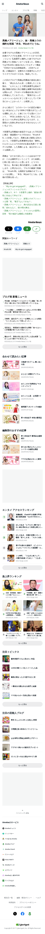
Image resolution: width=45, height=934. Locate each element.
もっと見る (22, 347)
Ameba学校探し (10, 886)
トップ (4, 10)
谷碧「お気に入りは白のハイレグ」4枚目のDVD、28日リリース (34, 615)
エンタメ (15, 10)
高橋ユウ (26, 243)
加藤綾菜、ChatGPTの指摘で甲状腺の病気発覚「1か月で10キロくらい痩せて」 (29, 516)
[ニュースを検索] (42, 3)
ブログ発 (26, 10)
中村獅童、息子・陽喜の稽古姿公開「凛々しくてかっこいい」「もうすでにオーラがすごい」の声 (34, 596)
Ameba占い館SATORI (12, 875)
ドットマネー (9, 834)
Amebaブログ (9, 844)
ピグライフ (8, 870)
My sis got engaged (23, 249)
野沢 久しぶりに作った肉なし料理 (24, 720)
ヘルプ (38, 898)
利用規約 (12, 902)
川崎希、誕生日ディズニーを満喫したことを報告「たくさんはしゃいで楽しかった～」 (23, 320)
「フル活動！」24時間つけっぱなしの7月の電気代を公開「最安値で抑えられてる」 (23, 311)
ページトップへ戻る (22, 813)
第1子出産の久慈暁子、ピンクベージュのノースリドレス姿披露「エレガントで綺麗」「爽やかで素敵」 (29, 548)
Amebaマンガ (9, 865)
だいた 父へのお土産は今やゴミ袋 (24, 756)
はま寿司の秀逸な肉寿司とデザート (24, 738)
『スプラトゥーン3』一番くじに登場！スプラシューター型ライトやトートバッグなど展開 (14, 636)
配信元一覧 (8, 898)
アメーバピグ (9, 854)
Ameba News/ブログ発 (25, 48)
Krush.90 (7, 249)
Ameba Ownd (10, 849)
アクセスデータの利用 (22, 907)
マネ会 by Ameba (11, 839)
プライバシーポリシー (27, 902)
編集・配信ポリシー (24, 898)
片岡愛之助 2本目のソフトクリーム (24, 729)
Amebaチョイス (10, 828)
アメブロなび (9, 881)
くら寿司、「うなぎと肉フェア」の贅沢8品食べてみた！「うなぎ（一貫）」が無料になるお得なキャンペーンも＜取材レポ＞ (28, 559)
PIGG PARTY (9, 860)
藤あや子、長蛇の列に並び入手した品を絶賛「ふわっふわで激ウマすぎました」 (23, 337)
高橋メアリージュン (11, 243)
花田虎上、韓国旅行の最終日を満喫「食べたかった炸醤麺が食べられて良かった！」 (23, 329)
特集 (35, 10)
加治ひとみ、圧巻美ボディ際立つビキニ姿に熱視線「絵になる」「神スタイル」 (34, 636)
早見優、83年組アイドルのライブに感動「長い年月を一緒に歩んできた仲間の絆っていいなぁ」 (23, 302)
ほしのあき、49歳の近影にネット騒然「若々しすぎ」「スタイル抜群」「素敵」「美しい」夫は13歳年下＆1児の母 (28, 538)
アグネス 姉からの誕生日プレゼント (24, 747)
